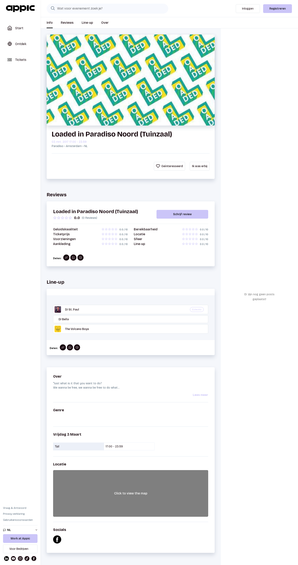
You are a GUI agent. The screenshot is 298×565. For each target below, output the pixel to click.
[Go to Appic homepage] (20, 8)
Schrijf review (182, 214)
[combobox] (107, 8)
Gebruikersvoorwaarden (18, 520)
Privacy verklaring (14, 514)
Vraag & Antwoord (14, 508)
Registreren (277, 8)
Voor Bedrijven (18, 549)
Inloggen (248, 8)
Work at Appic (20, 538)
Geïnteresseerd (172, 166)
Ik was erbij (199, 166)
